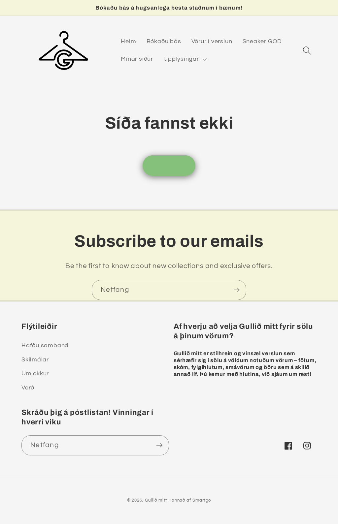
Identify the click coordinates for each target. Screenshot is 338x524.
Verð (27, 388)
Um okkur (35, 373)
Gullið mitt (156, 500)
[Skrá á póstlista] (236, 290)
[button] (184, 59)
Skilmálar (35, 359)
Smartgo (201, 500)
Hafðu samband (45, 345)
